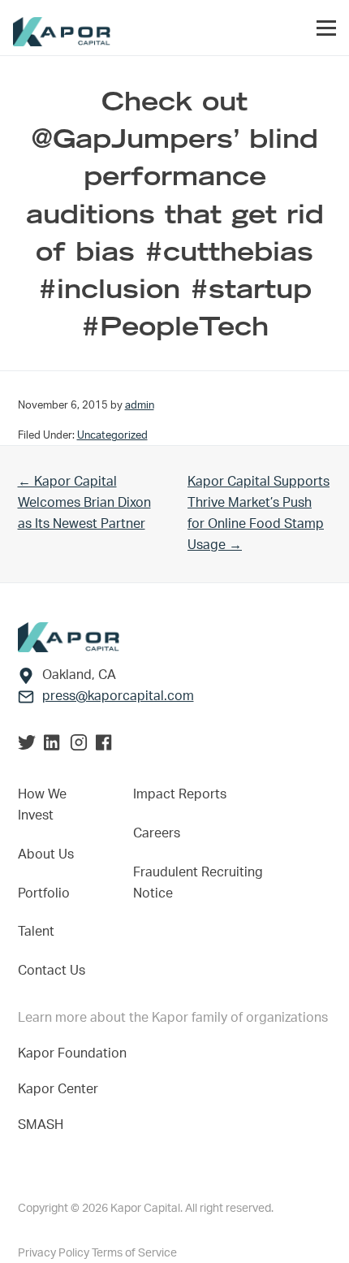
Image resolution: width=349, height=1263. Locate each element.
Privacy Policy (55, 1253)
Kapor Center (61, 1089)
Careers (156, 833)
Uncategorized (112, 435)
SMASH (40, 1124)
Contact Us (51, 970)
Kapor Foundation (75, 1053)
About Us (46, 854)
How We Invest (42, 805)
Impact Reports (179, 794)
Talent (36, 931)
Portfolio (44, 893)
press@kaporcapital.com (118, 696)
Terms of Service (134, 1253)
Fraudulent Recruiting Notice (198, 883)
